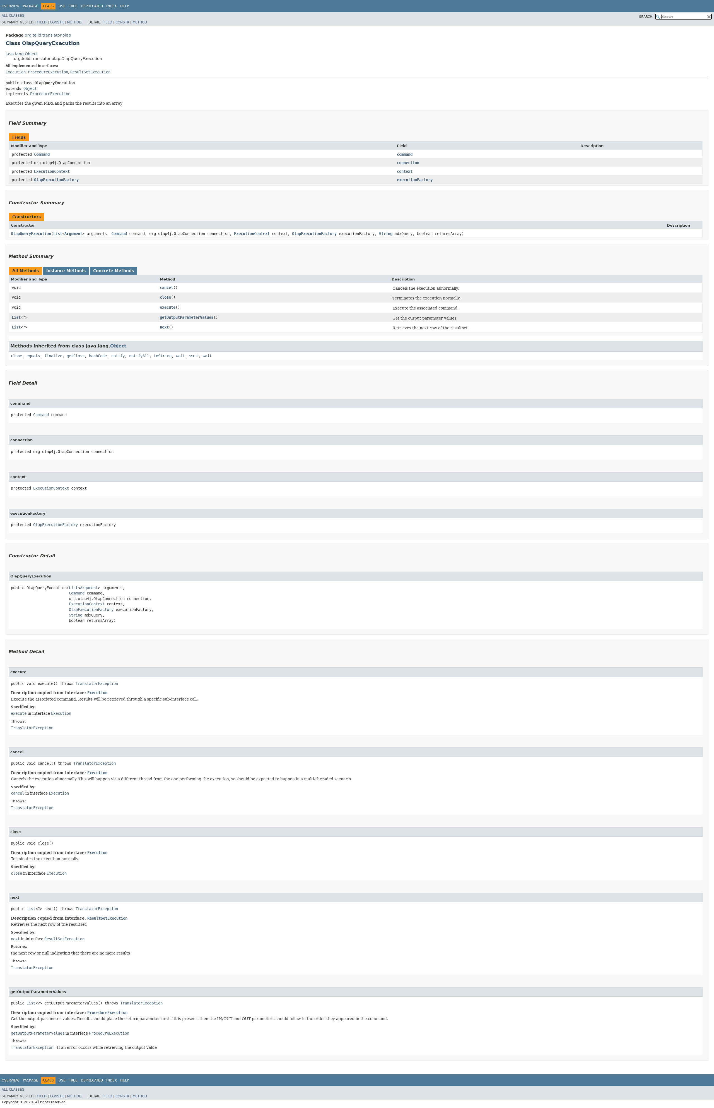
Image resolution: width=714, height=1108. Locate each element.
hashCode (98, 356)
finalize (53, 356)
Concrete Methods (113, 270)
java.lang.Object (22, 54)
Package (30, 6)
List (57, 233)
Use (62, 6)
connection (408, 162)
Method (74, 22)
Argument (73, 233)
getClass (76, 356)
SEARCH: (646, 17)
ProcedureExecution (48, 72)
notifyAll (139, 356)
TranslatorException (97, 683)
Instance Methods (66, 270)
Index (111, 6)
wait (180, 356)
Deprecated (92, 6)
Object (30, 88)
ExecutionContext (52, 171)
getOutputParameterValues (186, 317)
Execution (16, 72)
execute (167, 307)
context (405, 171)
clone (16, 356)
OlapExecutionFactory (56, 180)
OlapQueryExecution (31, 233)
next (164, 327)
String (385, 233)
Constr (57, 22)
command (405, 154)
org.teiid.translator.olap (48, 35)
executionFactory (415, 180)
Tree (73, 6)
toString (163, 356)
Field (42, 22)
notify (118, 356)
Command (42, 154)
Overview (11, 6)
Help (124, 6)
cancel (166, 287)
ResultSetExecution (90, 72)
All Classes (13, 16)
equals (33, 356)
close (165, 297)
